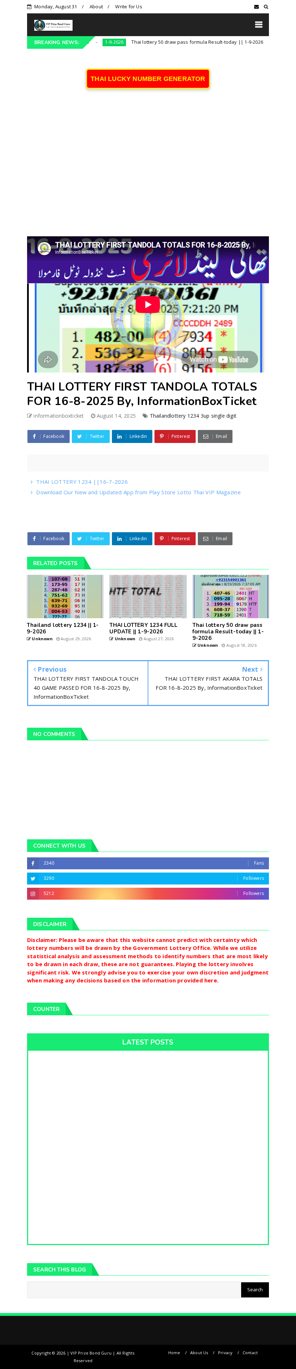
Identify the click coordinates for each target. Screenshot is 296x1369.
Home (174, 1353)
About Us (199, 1353)
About (96, 6)
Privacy (225, 1353)
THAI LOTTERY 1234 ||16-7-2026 (82, 481)
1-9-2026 (88, 42)
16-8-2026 (263, 42)
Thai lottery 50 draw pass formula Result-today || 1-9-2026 (171, 42)
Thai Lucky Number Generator (148, 78)
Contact (250, 1353)
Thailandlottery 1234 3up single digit (193, 415)
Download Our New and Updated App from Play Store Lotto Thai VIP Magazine (138, 492)
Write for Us (128, 6)
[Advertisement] (148, 167)
